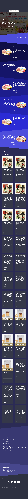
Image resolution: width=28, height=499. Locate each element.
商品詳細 (16, 57)
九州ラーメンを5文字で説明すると (7, 471)
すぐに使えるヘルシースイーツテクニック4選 (9, 470)
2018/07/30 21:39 (8, 443)
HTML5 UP (17, 487)
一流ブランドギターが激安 (6, 469)
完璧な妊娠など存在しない (5, 487)
